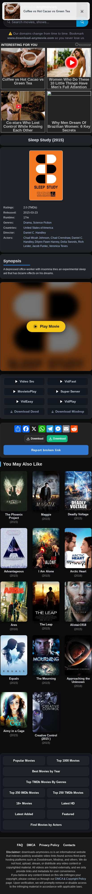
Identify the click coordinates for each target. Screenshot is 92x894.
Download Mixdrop (69, 411)
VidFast (70, 381)
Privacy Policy (49, 845)
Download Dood (26, 411)
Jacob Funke (40, 246)
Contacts (69, 845)
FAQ (20, 845)
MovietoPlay (27, 391)
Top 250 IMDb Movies (24, 792)
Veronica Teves (58, 246)
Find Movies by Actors (46, 824)
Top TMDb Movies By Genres (46, 782)
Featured (68, 814)
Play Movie (49, 326)
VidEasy (27, 401)
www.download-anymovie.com (31, 38)
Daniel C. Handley (34, 232)
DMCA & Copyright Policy (70, 879)
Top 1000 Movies (67, 760)
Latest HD (68, 803)
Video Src (27, 381)
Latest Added (24, 814)
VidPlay (70, 401)
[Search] (82, 22)
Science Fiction (42, 222)
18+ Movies (24, 803)
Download (37, 438)
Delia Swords (69, 241)
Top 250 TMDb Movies (68, 792)
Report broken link (46, 450)
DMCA (31, 845)
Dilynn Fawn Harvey (47, 241)
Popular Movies (24, 760)
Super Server (70, 391)
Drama (27, 222)
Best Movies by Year (46, 771)
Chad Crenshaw (60, 237)
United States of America (38, 227)
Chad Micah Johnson (36, 237)
